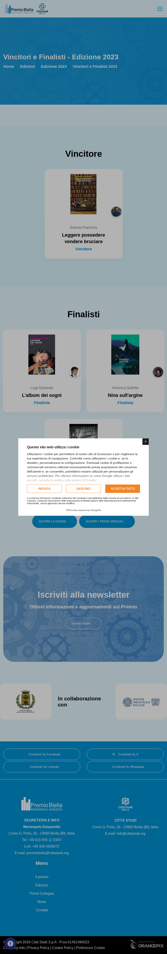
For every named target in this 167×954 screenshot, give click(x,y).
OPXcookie (71, 510)
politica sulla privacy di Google (75, 480)
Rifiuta (44, 488)
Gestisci (84, 488)
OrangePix (95, 510)
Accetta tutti (123, 488)
